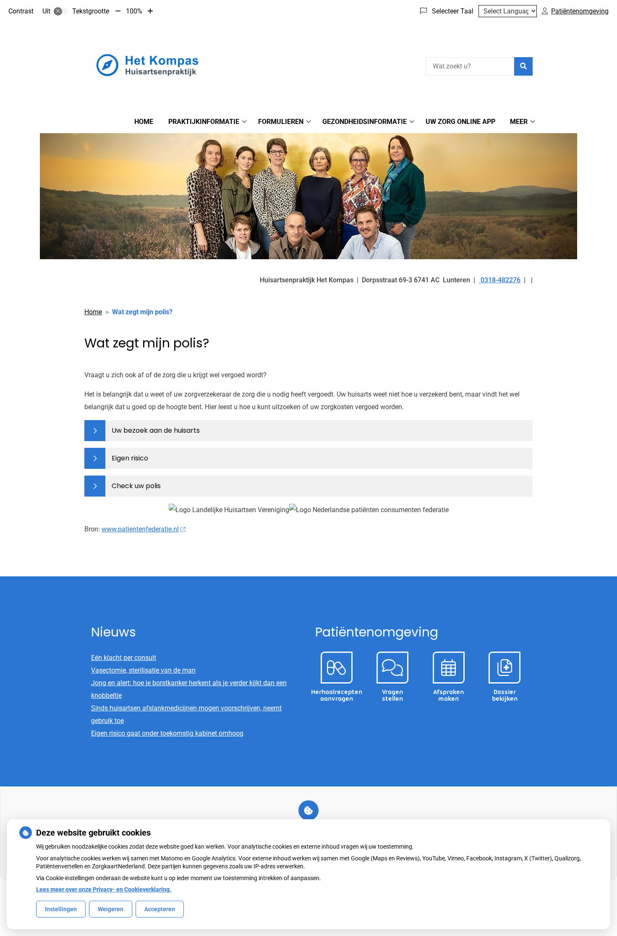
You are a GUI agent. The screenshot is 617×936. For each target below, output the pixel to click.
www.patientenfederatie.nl (140, 529)
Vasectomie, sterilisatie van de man (143, 670)
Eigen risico (130, 458)
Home (143, 122)
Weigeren (110, 909)
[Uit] (61, 11)
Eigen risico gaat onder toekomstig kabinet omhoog (167, 733)
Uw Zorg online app (460, 122)
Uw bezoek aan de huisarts (156, 430)
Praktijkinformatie (203, 122)
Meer (519, 122)
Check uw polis (136, 486)
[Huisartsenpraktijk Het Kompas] (147, 65)
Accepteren (159, 909)
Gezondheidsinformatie (364, 122)
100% (134, 11)
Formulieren (280, 122)
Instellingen (61, 909)
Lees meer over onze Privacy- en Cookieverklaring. (103, 889)
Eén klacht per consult (123, 658)
